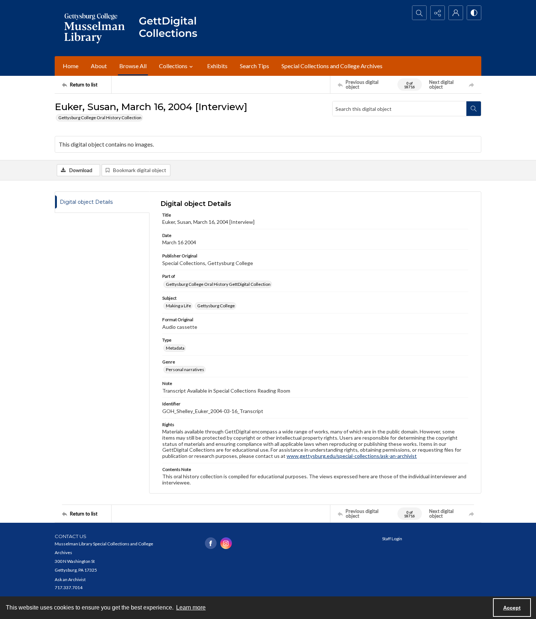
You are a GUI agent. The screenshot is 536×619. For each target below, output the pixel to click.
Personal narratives (185, 369)
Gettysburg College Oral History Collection (99, 117)
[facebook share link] (211, 543)
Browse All (133, 65)
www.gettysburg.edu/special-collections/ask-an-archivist (352, 456)
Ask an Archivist (70, 579)
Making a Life (178, 305)
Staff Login (392, 538)
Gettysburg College (216, 305)
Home (70, 65)
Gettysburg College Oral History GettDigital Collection (218, 284)
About (99, 65)
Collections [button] (173, 65)
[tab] (102, 202)
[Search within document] (473, 108)
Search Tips (254, 65)
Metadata (175, 348)
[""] (171, 28)
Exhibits (217, 65)
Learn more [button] (191, 607)
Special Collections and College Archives (331, 65)
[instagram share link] (226, 543)
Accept (512, 608)
